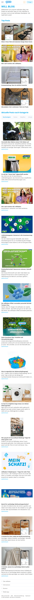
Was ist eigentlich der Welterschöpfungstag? (14, 371)
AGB (12, 595)
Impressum (27, 595)
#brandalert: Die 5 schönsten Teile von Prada (14, 107)
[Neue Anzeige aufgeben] (24, 2)
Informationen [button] (6, 585)
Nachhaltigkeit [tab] (7, 117)
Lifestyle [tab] (30, 117)
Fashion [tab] (15, 117)
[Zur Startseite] (8, 2)
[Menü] (2, 2)
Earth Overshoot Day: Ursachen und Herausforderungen (12, 338)
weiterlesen (4, 149)
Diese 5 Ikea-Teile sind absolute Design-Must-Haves (16, 42)
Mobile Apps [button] (6, 592)
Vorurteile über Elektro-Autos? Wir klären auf (15, 142)
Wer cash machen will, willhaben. (11, 63)
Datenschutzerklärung (19, 595)
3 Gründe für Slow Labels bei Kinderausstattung (15, 536)
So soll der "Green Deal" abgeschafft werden (14, 174)
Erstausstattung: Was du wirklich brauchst (14, 85)
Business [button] (5, 588)
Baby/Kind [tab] (22, 117)
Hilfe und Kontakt (5, 595)
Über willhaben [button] (6, 581)
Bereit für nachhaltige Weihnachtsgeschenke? (15, 504)
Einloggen (29, 2)
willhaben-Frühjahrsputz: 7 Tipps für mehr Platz (15, 472)
